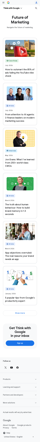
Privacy (6, 428)
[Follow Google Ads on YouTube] (11, 367)
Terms (14, 428)
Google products (24, 425)
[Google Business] (8, 2)
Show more (20, 313)
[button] (20, 379)
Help (8, 433)
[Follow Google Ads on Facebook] (17, 367)
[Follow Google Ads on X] (5, 367)
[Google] (7, 420)
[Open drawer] (3, 2)
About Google (9, 425)
